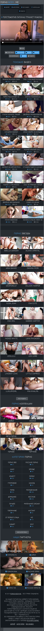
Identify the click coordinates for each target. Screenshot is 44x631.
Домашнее (20, 52)
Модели (22, 11)
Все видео (25, 7)
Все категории (22, 532)
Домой (12, 624)
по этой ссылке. (33, 620)
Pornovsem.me (15, 594)
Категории (16, 7)
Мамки (36, 52)
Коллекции (36, 7)
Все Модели (22, 398)
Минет (29, 52)
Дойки (24, 56)
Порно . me (9, 2)
